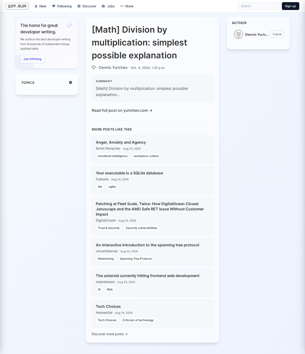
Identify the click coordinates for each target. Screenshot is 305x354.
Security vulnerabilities (141, 228)
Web (110, 289)
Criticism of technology (138, 320)
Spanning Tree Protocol (136, 258)
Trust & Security (109, 228)
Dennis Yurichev (113, 67)
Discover (89, 6)
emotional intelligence (112, 156)
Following (64, 6)
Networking (106, 258)
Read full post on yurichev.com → (122, 110)
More (129, 6)
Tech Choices (108, 306)
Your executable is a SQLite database (129, 173)
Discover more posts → (110, 334)
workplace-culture (146, 156)
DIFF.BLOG (17, 6)
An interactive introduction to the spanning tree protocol (147, 245)
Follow (277, 34)
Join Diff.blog (32, 59)
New (42, 6)
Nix (100, 186)
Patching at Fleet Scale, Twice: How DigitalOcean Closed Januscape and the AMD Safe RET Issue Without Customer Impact (150, 209)
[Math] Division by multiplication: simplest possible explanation (139, 42)
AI (99, 289)
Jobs (111, 6)
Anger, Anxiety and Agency (121, 142)
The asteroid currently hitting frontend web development (147, 275)
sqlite (112, 186)
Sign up (290, 6)
